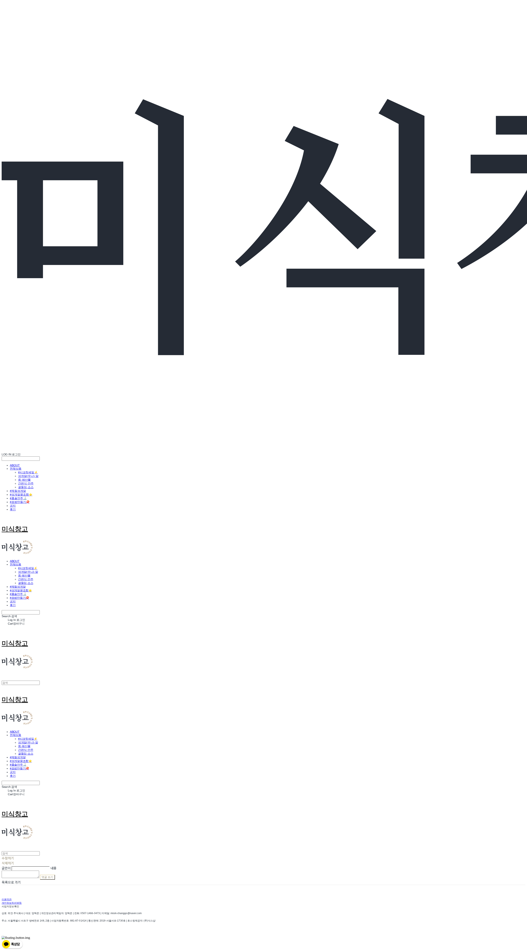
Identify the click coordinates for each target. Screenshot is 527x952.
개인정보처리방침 (12, 903)
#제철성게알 (18, 490)
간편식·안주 (26, 483)
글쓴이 (6, 867)
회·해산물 (24, 479)
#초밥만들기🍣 (19, 502)
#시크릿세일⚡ (28, 472)
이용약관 (7, 899)
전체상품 (15, 468)
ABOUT (15, 465)
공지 (13, 505)
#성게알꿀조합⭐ (21, 494)
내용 (53, 867)
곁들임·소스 (26, 487)
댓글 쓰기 (47, 877)
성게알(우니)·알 (28, 476)
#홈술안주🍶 (18, 498)
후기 (13, 509)
